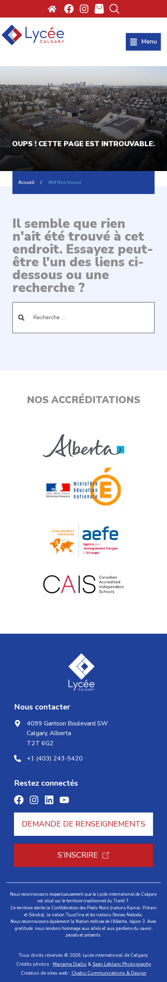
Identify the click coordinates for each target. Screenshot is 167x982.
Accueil (26, 182)
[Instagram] (84, 9)
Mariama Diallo (70, 964)
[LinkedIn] (49, 800)
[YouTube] (64, 800)
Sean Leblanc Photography (121, 964)
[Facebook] (69, 9)
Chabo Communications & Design (108, 973)
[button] (143, 42)
